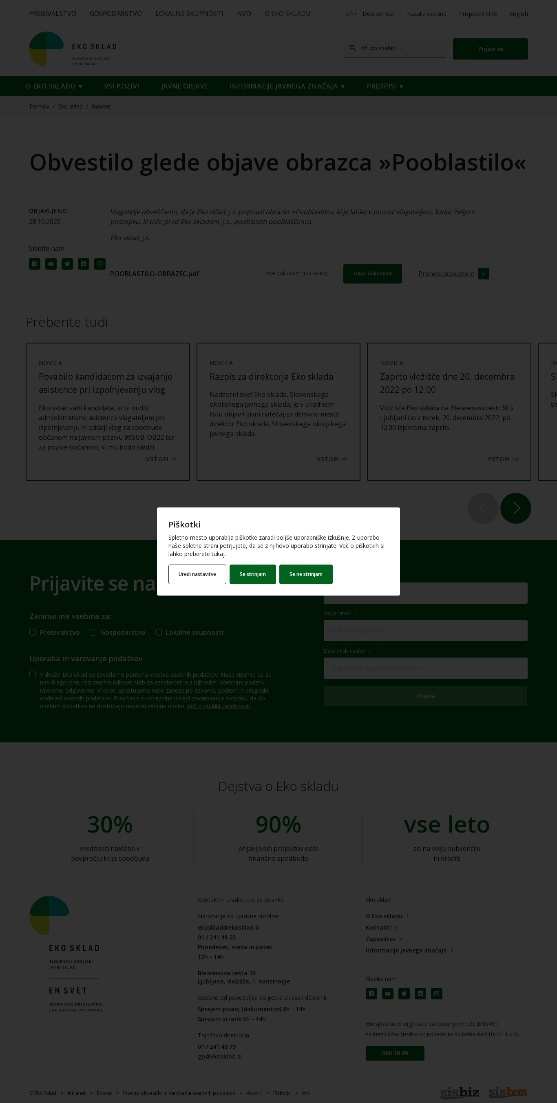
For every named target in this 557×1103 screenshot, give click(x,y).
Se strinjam (253, 574)
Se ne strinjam (306, 574)
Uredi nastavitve (197, 574)
